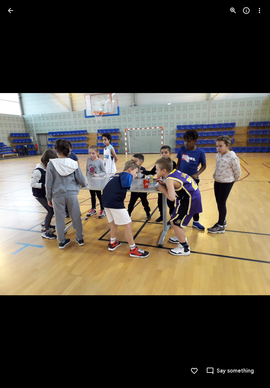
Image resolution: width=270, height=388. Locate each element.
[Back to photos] (10, 10)
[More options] (259, 10)
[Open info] (246, 10)
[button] (18, 194)
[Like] (194, 371)
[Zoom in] (233, 10)
